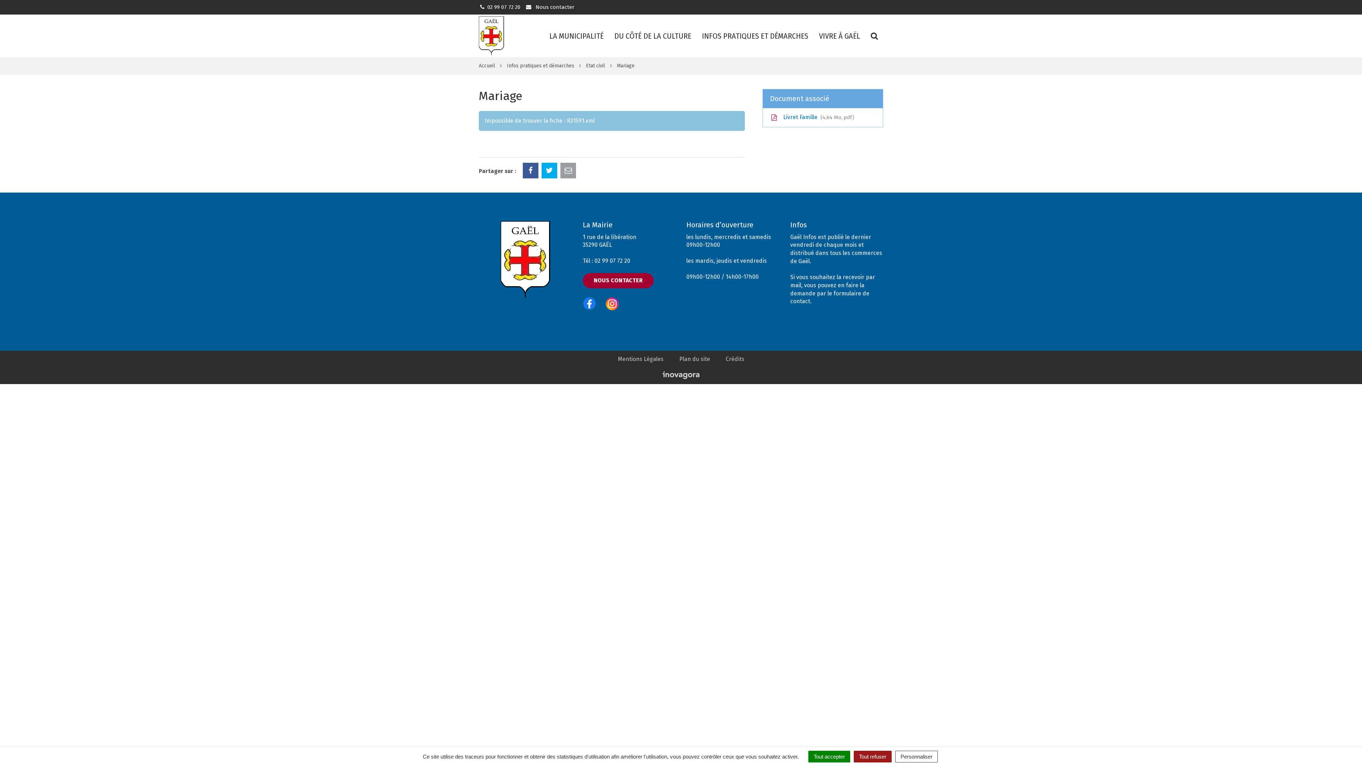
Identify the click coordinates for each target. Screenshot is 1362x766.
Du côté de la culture (652, 36)
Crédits (735, 359)
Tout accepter (829, 757)
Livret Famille (817, 117)
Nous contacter (554, 7)
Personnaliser (916, 757)
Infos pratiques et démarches (755, 36)
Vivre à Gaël (839, 36)
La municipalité (576, 36)
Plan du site (694, 359)
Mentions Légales (641, 359)
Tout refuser (872, 757)
